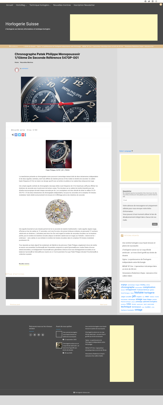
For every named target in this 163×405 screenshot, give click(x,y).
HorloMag (20, 5)
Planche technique (126, 301)
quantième (123, 304)
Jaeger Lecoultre (126, 297)
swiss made (150, 304)
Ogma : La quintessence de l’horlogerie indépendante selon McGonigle (45, 46)
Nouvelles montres (62, 5)
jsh (134, 296)
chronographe (127, 287)
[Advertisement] (114, 27)
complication (149, 287)
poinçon (133, 301)
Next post (103, 304)
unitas (152, 307)
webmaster (25, 68)
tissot (143, 307)
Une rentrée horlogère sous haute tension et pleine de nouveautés (70, 334)
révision (134, 304)
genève (152, 290)
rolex (128, 304)
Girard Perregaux (125, 293)
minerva (152, 296)
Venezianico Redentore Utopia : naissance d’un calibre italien (130, 46)
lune (143, 296)
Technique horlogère (39, 5)
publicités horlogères (150, 302)
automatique (131, 285)
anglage (124, 285)
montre (157, 296)
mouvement (124, 299)
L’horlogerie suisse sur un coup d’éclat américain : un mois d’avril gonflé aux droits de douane (139, 252)
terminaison (136, 307)
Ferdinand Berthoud (143, 290)
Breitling (142, 285)
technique (126, 306)
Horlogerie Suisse (22, 23)
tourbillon (148, 307)
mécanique (131, 299)
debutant (123, 290)
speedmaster (140, 304)
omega (139, 299)
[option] (45, 46)
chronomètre (138, 287)
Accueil (9, 5)
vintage (138, 309)
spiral (145, 304)
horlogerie (149, 292)
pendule (154, 299)
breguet (138, 285)
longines (139, 296)
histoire (139, 292)
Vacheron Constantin (127, 310)
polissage (139, 302)
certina (148, 285)
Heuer (132, 293)
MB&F (147, 297)
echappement (131, 290)
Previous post (15, 304)
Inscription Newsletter (84, 5)
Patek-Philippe (147, 299)
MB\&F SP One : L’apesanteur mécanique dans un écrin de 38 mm (89, 46)
